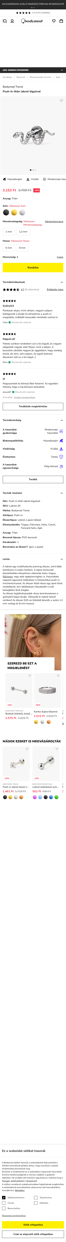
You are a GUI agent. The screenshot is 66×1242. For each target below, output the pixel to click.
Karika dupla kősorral (45, 711)
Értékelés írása (55, 289)
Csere (60, 257)
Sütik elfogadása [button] (33, 1224)
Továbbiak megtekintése (33, 406)
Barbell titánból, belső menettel (18, 713)
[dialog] (33, 1193)
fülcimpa (8, 576)
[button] (31, 7)
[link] (6, 212)
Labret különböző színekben (46, 787)
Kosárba (33, 267)
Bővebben (20, 1190)
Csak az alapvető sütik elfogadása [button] (33, 1234)
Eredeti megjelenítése (24, 397)
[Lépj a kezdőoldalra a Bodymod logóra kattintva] (33, 21)
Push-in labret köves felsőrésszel (16, 787)
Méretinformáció (54, 221)
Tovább (33, 479)
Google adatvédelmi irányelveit (19, 1181)
